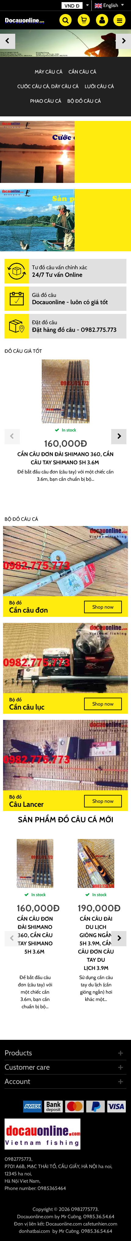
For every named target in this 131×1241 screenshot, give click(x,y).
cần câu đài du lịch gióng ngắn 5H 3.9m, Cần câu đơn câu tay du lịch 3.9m (96, 943)
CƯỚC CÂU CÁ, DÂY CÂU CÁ (48, 86)
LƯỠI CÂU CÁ (99, 86)
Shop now (103, 607)
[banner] (65, 40)
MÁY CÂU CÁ (48, 72)
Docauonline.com (35, 1216)
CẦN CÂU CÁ (82, 72)
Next (123, 41)
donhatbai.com (34, 1231)
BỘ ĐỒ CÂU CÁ (84, 101)
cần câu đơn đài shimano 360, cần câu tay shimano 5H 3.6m (35, 935)
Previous (7, 41)
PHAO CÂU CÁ (45, 101)
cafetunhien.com (100, 1224)
